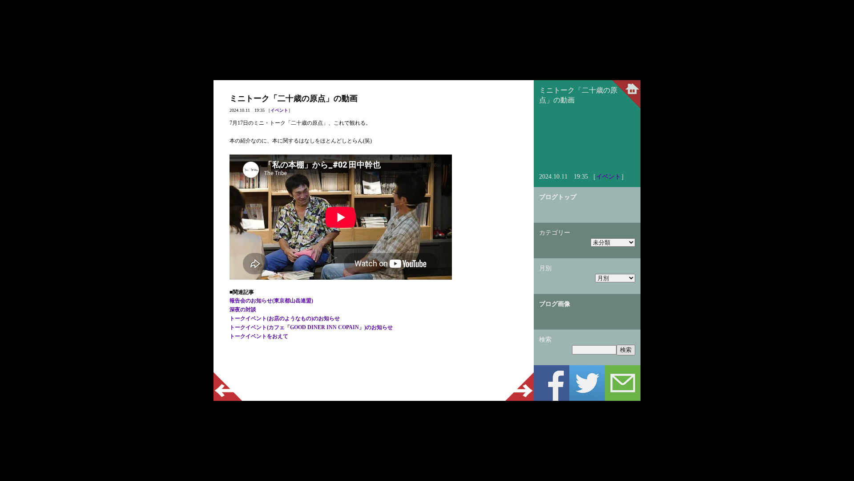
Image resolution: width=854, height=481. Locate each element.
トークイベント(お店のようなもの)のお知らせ (285, 318)
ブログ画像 (554, 304)
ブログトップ (557, 197)
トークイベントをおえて (259, 336)
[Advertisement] (374, 363)
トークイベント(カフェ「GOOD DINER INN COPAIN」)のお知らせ (311, 327)
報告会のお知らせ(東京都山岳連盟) (271, 301)
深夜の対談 (243, 309)
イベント (279, 110)
